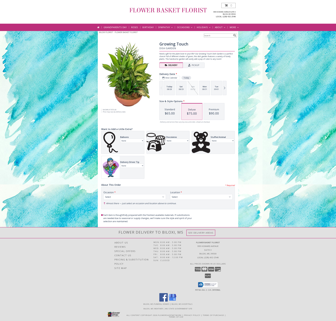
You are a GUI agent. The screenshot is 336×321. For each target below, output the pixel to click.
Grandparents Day (115, 27)
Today (186, 78)
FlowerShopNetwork (170, 315)
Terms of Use (176, 317)
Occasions (183, 27)
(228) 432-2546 (229, 16)
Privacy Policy (192, 315)
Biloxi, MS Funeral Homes (156, 304)
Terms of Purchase (213, 315)
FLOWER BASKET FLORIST (168, 10)
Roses (134, 27)
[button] (228, 5)
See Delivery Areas (200, 232)
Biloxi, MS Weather (153, 308)
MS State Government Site (178, 308)
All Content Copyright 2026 (142, 315)
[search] (235, 35)
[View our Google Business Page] (172, 301)
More (233, 27)
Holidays (202, 27)
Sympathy (164, 27)
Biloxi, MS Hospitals (182, 304)
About (219, 27)
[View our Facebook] (163, 301)
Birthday (148, 27)
